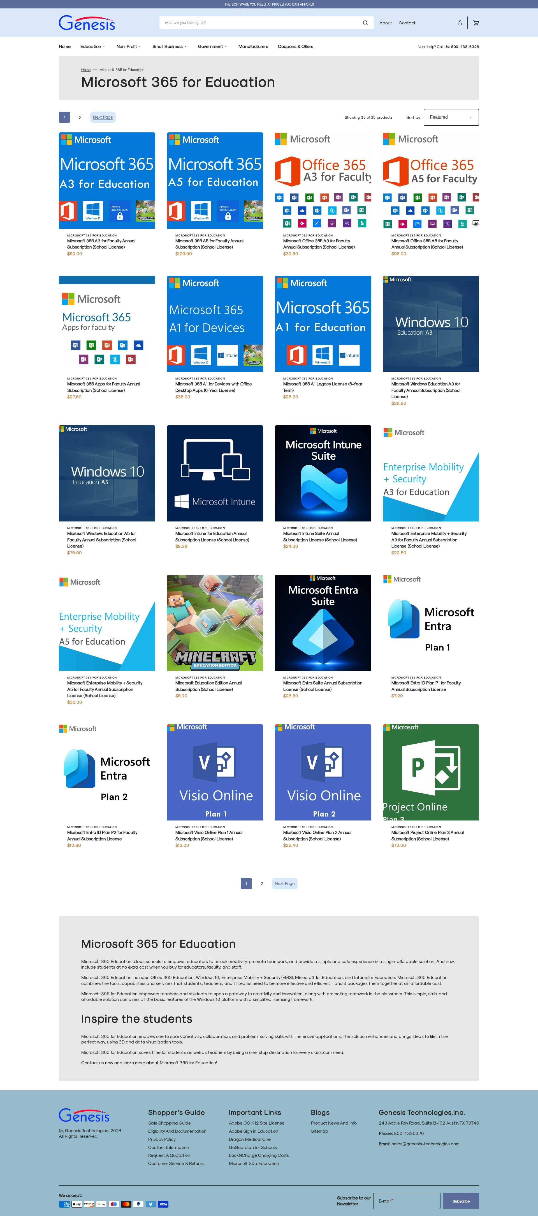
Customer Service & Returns (176, 1163)
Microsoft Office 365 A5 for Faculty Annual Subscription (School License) (427, 244)
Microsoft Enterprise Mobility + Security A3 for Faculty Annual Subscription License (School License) (429, 539)
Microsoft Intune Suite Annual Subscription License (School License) (320, 536)
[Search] (366, 23)
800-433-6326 (465, 46)
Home (86, 69)
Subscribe (461, 1201)
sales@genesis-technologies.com (426, 1143)
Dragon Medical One (250, 1139)
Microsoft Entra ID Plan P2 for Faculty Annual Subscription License (102, 835)
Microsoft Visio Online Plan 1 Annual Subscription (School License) (208, 835)
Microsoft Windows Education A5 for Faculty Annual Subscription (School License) (101, 539)
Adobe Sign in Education (253, 1131)
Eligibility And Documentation (177, 1131)
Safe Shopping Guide (169, 1122)
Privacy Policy (162, 1139)
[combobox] (266, 22)
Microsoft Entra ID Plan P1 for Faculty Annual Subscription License (426, 686)
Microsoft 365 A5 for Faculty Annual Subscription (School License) (209, 244)
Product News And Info (334, 1122)
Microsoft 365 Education (254, 1163)
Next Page (103, 116)
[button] (460, 23)
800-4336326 (409, 1133)
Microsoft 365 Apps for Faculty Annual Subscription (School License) (103, 387)
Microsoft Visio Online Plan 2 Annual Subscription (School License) (317, 835)
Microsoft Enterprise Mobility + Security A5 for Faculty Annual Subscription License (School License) (104, 689)
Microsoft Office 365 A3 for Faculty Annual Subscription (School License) (319, 244)
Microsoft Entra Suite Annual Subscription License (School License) (322, 686)
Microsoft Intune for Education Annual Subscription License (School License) (212, 536)
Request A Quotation (169, 1155)
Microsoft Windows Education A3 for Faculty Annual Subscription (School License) (425, 390)
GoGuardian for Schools (253, 1147)
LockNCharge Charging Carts (259, 1155)
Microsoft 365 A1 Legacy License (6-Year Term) (322, 387)
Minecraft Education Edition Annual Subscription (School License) (208, 686)
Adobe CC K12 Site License (256, 1122)
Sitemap (319, 1131)
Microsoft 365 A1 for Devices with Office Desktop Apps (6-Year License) (213, 387)
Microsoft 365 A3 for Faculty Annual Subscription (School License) (101, 244)
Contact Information (168, 1147)
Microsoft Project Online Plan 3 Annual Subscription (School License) (427, 835)
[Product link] (107, 198)
